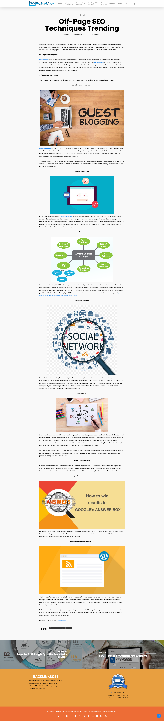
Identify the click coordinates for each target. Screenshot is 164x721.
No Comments (94, 35)
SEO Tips (68, 628)
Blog (82, 15)
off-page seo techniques (57, 628)
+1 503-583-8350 (122, 698)
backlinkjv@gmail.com (120, 695)
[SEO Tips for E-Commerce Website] (123, 654)
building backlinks (66, 216)
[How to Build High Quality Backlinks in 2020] (41, 654)
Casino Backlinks (62, 621)
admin (67, 35)
